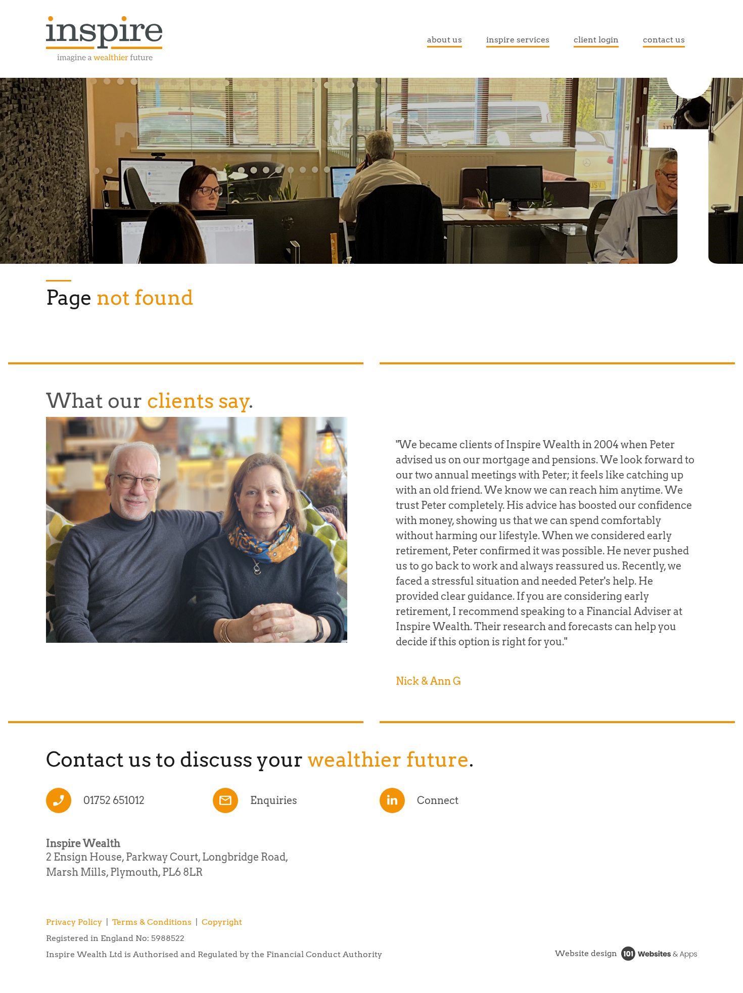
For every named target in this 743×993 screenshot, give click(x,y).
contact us (664, 39)
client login (596, 39)
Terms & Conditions (152, 922)
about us (444, 39)
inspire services (517, 39)
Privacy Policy (74, 922)
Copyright (222, 922)
